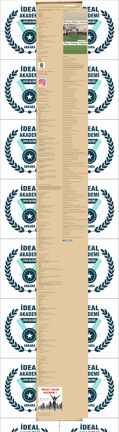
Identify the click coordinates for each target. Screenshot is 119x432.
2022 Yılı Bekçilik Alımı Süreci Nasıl (43, 95)
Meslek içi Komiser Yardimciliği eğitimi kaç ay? (44, 101)
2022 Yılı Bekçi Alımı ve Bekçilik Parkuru (43, 90)
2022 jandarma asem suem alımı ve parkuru (44, 74)
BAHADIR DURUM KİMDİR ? (43, 53)
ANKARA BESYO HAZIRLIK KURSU (43, 73)
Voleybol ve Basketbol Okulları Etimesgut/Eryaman (44, 415)
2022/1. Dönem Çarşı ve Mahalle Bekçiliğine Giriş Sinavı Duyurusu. (46, 91)
